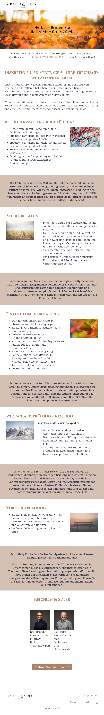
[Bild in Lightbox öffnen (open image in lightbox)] (85, 137)
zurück (4, 32)
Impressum (91, 695)
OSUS (57, 708)
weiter (100, 32)
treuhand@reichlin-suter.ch (47, 56)
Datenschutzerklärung (84, 702)
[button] (52, 667)
